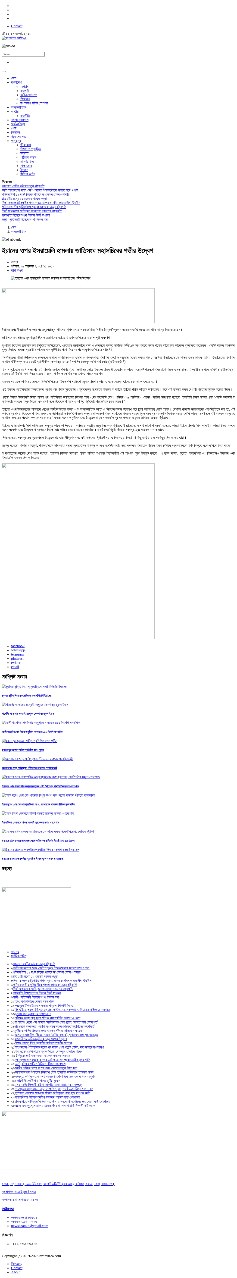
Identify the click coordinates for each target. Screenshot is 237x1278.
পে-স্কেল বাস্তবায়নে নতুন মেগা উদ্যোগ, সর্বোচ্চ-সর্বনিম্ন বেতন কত (54, 1089)
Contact (16, 26)
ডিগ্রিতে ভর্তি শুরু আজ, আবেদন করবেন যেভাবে (42, 1056)
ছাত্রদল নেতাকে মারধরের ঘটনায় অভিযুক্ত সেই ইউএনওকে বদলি (52, 1093)
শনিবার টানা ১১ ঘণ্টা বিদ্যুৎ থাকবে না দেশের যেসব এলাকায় (35, 194)
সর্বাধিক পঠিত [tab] (18, 956)
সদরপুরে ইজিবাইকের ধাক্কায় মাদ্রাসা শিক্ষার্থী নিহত (43, 1006)
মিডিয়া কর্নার (27, 174)
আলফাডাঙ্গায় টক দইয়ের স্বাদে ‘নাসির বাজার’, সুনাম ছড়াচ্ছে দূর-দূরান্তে (56, 1035)
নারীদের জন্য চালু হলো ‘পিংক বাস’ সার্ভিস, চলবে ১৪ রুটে (47, 1018)
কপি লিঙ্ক (17, 270)
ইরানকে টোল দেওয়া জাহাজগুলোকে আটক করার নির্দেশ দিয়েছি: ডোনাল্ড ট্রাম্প (38, 840)
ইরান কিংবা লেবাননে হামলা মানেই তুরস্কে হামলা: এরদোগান (30, 822)
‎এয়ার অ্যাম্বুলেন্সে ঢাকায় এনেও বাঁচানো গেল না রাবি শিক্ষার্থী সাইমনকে (55, 1106)
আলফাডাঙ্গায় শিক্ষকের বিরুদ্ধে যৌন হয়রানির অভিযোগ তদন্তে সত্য (54, 1072)
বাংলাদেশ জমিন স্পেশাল (34, 103)
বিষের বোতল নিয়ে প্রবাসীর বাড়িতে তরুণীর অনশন (43, 1043)
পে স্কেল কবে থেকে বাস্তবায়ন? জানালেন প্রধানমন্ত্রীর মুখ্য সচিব (52, 1060)
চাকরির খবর (27, 161)
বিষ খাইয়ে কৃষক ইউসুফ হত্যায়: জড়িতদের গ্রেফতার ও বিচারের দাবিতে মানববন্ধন (62, 1010)
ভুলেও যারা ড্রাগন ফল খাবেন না (33, 1014)
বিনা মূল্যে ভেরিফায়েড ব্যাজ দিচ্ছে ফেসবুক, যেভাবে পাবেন (48, 1051)
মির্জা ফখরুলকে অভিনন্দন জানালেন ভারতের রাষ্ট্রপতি (32, 211)
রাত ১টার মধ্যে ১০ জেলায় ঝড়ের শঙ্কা (24, 199)
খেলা (13, 128)
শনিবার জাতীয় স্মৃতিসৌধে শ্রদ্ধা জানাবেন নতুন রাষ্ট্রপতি (34, 207)
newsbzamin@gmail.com (29, 1226)
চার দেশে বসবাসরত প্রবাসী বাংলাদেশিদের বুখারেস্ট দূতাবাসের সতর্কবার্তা (55, 1026)
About (15, 1272)
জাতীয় (15, 111)
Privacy (16, 1264)
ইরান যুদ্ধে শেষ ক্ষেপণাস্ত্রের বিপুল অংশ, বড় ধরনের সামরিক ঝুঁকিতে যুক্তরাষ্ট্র (38, 804)
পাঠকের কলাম (28, 157)
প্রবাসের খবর (18, 136)
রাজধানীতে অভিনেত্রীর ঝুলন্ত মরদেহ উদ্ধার (41, 1039)
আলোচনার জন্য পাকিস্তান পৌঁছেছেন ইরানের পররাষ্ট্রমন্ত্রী (29, 768)
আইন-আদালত (28, 95)
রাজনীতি (25, 116)
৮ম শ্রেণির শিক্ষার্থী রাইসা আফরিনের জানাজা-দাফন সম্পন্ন (48, 1085)
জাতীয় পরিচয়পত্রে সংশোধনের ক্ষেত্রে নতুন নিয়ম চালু (46, 1068)
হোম (13, 78)
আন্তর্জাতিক (18, 107)
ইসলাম (24, 170)
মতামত (24, 153)
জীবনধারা (25, 145)
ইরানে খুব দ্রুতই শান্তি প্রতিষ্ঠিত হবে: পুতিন (23, 750)
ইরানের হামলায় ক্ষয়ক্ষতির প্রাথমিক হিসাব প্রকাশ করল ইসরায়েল (32, 858)
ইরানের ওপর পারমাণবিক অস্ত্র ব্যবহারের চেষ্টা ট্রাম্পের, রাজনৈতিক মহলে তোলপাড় (40, 786)
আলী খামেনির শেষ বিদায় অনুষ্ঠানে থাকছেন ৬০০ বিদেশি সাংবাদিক (32, 732)
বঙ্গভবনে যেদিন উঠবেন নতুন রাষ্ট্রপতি (23, 186)
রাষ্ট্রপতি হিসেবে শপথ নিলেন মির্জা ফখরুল (26, 215)
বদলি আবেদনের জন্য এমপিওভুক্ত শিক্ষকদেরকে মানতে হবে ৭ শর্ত (40, 190)
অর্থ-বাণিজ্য (18, 124)
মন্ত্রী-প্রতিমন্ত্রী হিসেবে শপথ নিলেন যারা (25, 219)
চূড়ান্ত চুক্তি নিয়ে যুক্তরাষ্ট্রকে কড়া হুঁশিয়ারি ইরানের (26, 695)
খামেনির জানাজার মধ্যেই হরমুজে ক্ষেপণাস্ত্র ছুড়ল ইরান (28, 713)
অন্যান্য (16, 141)
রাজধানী (24, 91)
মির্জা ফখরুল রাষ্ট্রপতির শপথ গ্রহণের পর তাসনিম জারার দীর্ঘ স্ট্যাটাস (41, 203)
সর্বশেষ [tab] (15, 952)
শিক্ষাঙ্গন (25, 99)
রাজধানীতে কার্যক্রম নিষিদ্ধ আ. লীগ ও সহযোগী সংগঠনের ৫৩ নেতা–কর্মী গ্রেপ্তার (62, 1101)
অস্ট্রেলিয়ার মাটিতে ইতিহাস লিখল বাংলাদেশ (40, 1064)
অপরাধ (24, 86)
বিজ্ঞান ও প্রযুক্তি (30, 149)
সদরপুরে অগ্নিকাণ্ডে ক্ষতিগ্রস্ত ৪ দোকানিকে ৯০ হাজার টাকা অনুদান (55, 1076)
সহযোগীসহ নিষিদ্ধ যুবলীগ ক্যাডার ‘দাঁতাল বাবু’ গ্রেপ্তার (47, 1097)
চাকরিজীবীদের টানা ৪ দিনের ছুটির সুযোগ (37, 1081)
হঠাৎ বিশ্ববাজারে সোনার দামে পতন (34, 1001)
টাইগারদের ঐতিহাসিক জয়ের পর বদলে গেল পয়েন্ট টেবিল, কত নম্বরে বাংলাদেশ (59, 1047)
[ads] (36, 1168)
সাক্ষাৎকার (26, 166)
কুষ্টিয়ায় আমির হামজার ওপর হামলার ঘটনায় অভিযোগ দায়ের (48, 1031)
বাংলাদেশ (16, 82)
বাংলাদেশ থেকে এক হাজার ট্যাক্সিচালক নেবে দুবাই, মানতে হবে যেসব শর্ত (56, 1022)
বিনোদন (15, 132)
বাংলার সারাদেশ (19, 120)
